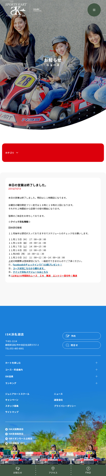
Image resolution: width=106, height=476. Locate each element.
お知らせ (17, 472)
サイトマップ (11, 412)
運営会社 (58, 399)
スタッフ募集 (11, 405)
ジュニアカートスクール (17, 393)
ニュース (58, 393)
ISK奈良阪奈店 (16, 433)
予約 (73, 336)
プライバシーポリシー (65, 405)
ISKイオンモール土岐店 (20, 438)
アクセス (53, 472)
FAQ (88, 472)
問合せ (74, 345)
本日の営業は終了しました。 (28, 185)
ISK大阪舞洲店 (16, 429)
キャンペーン (11, 399)
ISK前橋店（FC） (17, 443)
